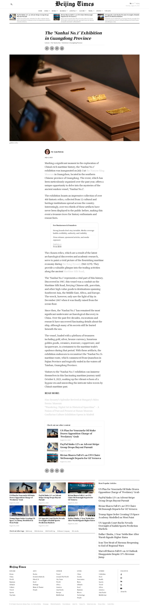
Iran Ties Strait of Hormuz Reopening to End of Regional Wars (118, 544)
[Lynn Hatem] (48, 151)
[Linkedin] (121, 581)
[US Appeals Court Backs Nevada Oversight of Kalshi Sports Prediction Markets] (101, 17)
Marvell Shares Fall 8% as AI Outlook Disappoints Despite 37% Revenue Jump (117, 554)
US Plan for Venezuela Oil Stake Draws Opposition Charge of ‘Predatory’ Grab (78, 433)
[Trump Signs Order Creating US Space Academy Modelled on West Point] (23, 510)
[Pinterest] (57, 48)
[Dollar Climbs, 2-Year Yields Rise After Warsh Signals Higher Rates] (81, 510)
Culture (47, 43)
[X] (52, 48)
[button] (11, 4)
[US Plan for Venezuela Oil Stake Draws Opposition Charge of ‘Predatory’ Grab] (52, 433)
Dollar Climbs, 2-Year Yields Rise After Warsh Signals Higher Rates (81, 519)
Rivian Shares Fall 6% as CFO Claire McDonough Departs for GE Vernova (77, 15)
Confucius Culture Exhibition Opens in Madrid (69, 414)
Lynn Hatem (58, 152)
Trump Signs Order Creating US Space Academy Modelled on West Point (22, 520)
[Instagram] (121, 578)
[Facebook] (47, 48)
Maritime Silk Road (74, 271)
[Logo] (74, 4)
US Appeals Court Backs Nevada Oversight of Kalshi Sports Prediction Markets (122, 15)
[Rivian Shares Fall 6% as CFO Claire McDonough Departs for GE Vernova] (57, 17)
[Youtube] (121, 588)
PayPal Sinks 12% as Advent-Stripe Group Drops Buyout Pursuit (33, 15)
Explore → (57, 244)
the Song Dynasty (71, 263)
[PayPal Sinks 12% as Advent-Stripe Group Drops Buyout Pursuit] (12, 17)
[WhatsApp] (62, 48)
